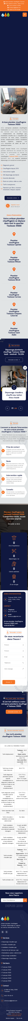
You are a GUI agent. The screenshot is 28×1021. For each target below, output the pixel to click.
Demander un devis (13, 51)
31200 (9, 599)
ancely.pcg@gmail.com (14, 616)
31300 (14, 599)
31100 (19, 597)
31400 (18, 599)
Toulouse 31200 (6, 972)
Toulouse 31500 (6, 981)
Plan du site (19, 1018)
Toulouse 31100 (13, 156)
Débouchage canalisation (9, 955)
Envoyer (8, 682)
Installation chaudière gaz (9, 947)
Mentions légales (10, 1018)
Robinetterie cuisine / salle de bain (11, 953)
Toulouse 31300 (6, 975)
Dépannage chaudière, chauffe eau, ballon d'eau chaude (14, 395)
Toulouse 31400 (6, 978)
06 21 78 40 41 (15, 206)
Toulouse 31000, (13, 597)
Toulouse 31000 (6, 967)
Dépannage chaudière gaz (9, 942)
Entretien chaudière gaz (9, 944)
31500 (9, 601)
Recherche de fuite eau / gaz (10, 950)
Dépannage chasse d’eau (9, 958)
